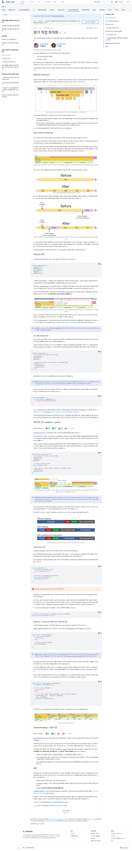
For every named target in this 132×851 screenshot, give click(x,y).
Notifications (61, 10)
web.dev (35, 28)
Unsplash (35, 805)
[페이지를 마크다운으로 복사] (65, 33)
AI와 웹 (3, 10)
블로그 (55, 2)
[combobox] (101, 1)
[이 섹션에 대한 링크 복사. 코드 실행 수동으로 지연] (49, 336)
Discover (32, 2)
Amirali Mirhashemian (58, 805)
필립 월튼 (52, 802)
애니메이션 (102, 10)
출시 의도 (66, 746)
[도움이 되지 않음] (97, 28)
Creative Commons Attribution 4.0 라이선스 (59, 819)
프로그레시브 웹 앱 (42, 10)
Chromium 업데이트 (95, 836)
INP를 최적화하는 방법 (73, 10)
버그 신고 (73, 833)
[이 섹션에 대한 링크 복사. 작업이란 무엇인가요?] (51, 75)
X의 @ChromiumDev (116, 833)
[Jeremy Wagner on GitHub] (41, 46)
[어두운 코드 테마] (99, 264)
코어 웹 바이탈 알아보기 (24, 10)
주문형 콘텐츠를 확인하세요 (58, 16)
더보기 (123, 10)
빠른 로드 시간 (12, 10)
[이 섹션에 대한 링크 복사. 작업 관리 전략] (45, 255)
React (94, 10)
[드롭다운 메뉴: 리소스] (26, 2)
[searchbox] (10, 15)
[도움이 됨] (95, 28)
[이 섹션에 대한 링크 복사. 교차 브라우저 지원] (46, 547)
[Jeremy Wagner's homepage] (45, 46)
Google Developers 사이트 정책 (51, 821)
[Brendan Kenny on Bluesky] (60, 46)
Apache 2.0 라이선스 (91, 819)
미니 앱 (109, 10)
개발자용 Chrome (95, 833)
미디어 (116, 10)
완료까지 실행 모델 (55, 328)
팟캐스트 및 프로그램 (95, 840)
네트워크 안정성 (85, 10)
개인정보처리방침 (30, 847)
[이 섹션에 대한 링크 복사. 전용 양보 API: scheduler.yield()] (62, 422)
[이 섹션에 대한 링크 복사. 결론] (38, 768)
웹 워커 (35, 128)
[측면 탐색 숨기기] (18, 848)
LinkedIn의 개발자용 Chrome (118, 838)
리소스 (22, 2)
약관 (23, 847)
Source (72, 428)
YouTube (113, 836)
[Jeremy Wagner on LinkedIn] (43, 46)
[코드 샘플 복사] (101, 264)
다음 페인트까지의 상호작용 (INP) (68, 322)
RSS (112, 840)
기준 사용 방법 (47, 2)
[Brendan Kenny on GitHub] (58, 46)
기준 (39, 2)
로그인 (128, 2)
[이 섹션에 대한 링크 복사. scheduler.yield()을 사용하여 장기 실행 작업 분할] (68, 622)
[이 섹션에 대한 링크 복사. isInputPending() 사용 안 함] (58, 728)
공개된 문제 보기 (74, 836)
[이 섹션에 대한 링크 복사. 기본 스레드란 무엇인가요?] (54, 133)
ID (33, 10)
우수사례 (62, 2)
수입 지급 (52, 10)
